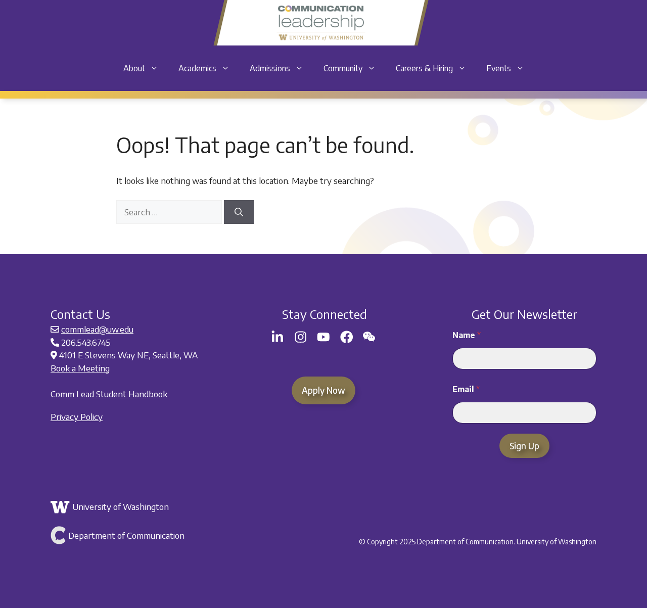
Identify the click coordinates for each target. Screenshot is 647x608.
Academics (197, 68)
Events (498, 68)
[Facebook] (346, 337)
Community (343, 68)
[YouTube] (323, 337)
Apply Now (323, 390)
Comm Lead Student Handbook (109, 393)
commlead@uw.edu (97, 329)
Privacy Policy (77, 416)
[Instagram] (300, 337)
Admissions (270, 68)
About (134, 68)
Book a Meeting (80, 367)
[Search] (239, 212)
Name (466, 335)
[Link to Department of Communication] (140, 535)
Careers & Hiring (424, 68)
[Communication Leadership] (320, 22)
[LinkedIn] (277, 337)
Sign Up (524, 445)
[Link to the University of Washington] (140, 506)
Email (466, 389)
